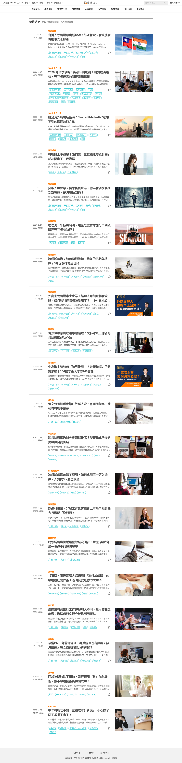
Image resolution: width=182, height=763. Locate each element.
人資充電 (89, 9)
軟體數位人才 (86, 455)
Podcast (127, 9)
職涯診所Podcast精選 (78, 728)
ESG (51, 695)
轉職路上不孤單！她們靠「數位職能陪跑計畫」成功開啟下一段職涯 (79, 157)
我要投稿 (76, 753)
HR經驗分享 (53, 470)
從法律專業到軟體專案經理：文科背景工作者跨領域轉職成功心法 (79, 335)
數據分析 (62, 455)
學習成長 (52, 150)
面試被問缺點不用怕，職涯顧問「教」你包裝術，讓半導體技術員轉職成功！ (78, 679)
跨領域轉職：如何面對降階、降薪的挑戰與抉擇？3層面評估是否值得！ (78, 261)
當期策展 (140, 9)
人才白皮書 (68, 90)
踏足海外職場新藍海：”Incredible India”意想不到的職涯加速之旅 (78, 119)
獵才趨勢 (52, 31)
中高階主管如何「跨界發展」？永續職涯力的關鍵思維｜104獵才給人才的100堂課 (79, 369)
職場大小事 (62, 9)
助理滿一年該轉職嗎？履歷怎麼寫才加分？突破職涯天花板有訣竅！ (79, 227)
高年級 (51, 329)
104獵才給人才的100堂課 (59, 277)
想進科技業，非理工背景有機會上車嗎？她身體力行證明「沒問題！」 (79, 511)
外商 (96, 314)
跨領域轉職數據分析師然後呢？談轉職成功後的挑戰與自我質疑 (79, 440)
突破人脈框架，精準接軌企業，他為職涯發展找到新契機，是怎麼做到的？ (79, 190)
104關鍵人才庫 (55, 53)
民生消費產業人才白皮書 (58, 98)
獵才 (88, 206)
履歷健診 (64, 661)
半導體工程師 (54, 94)
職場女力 (61, 172)
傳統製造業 (80, 90)
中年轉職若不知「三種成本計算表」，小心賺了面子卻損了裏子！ (78, 713)
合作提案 (90, 753)
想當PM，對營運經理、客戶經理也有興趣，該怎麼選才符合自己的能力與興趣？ (78, 645)
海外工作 (93, 53)
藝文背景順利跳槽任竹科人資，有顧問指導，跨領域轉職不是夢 (79, 406)
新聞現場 (115, 9)
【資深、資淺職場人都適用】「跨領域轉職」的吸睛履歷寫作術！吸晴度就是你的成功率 (78, 578)
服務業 (75, 94)
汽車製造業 (76, 98)
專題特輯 (76, 9)
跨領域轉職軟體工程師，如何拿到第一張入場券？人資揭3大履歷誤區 (78, 477)
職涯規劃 (62, 57)
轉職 (83, 57)
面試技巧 (76, 422)
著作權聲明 (104, 753)
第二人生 (76, 351)
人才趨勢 (79, 206)
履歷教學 (64, 560)
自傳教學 (64, 594)
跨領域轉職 (74, 57)
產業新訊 (35, 9)
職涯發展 (52, 57)
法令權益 (102, 9)
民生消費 (98, 94)
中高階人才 (68, 53)
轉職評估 (71, 102)
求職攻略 (48, 9)
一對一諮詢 (65, 351)
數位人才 (52, 455)
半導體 (90, 90)
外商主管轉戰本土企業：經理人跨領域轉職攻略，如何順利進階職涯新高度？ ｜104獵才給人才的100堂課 (79, 298)
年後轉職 (66, 94)
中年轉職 (75, 314)
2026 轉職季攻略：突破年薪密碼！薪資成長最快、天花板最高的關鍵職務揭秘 (78, 74)
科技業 (51, 172)
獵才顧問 (96, 206)
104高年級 (53, 351)
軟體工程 (64, 493)
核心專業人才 (81, 53)
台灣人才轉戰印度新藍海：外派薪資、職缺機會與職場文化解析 (79, 37)
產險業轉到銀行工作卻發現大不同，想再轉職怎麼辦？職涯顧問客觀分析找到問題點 (79, 612)
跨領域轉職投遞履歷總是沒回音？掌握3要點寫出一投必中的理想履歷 (78, 544)
